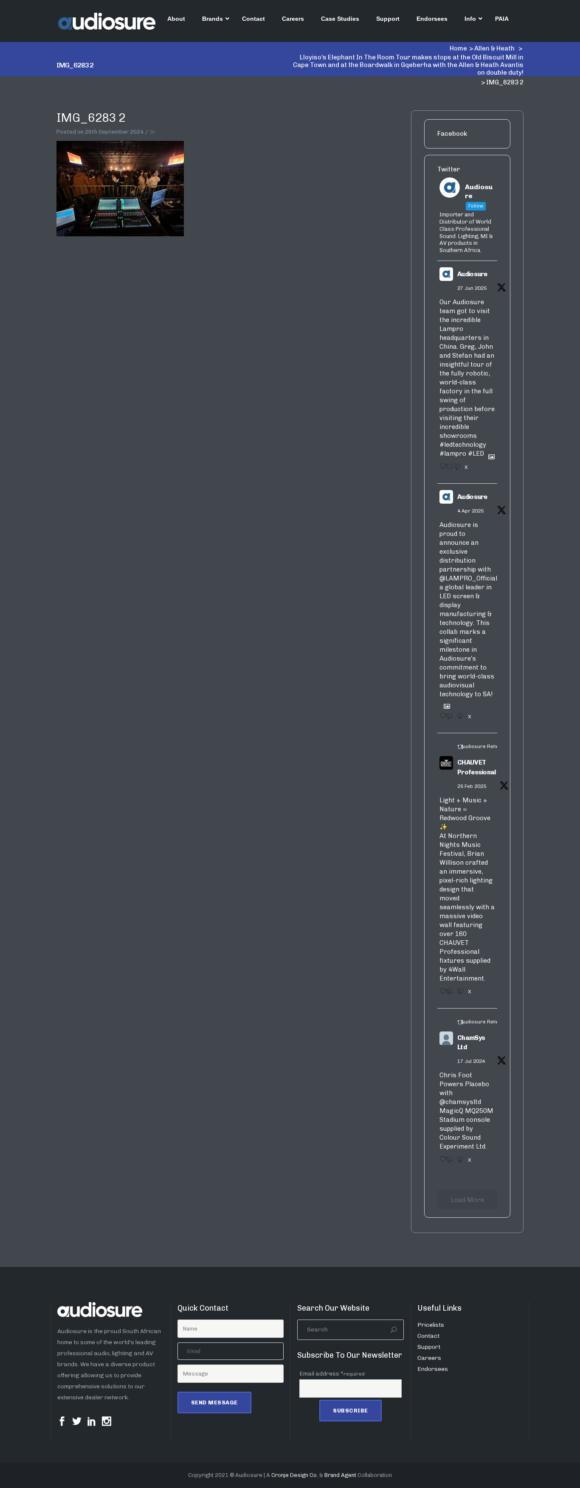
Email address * (332, 1373)
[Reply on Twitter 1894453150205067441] (440, 994)
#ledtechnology (462, 444)
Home (458, 48)
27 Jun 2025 (472, 288)
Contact (428, 1335)
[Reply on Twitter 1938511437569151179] (440, 469)
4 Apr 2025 (470, 511)
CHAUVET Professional (476, 767)
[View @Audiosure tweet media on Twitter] (488, 453)
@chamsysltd (460, 1102)
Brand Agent (340, 1475)
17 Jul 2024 (471, 1061)
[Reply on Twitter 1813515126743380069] (440, 1162)
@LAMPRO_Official (468, 578)
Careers (429, 1358)
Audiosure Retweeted (487, 746)
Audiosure (472, 274)
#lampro (452, 453)
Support (428, 1347)
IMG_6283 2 (90, 118)
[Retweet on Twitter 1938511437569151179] (447, 469)
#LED (476, 453)
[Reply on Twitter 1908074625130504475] (440, 718)
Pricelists (430, 1324)
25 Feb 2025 (471, 786)
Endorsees (432, 1369)
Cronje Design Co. (294, 1475)
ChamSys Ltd (471, 1042)
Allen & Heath (494, 48)
